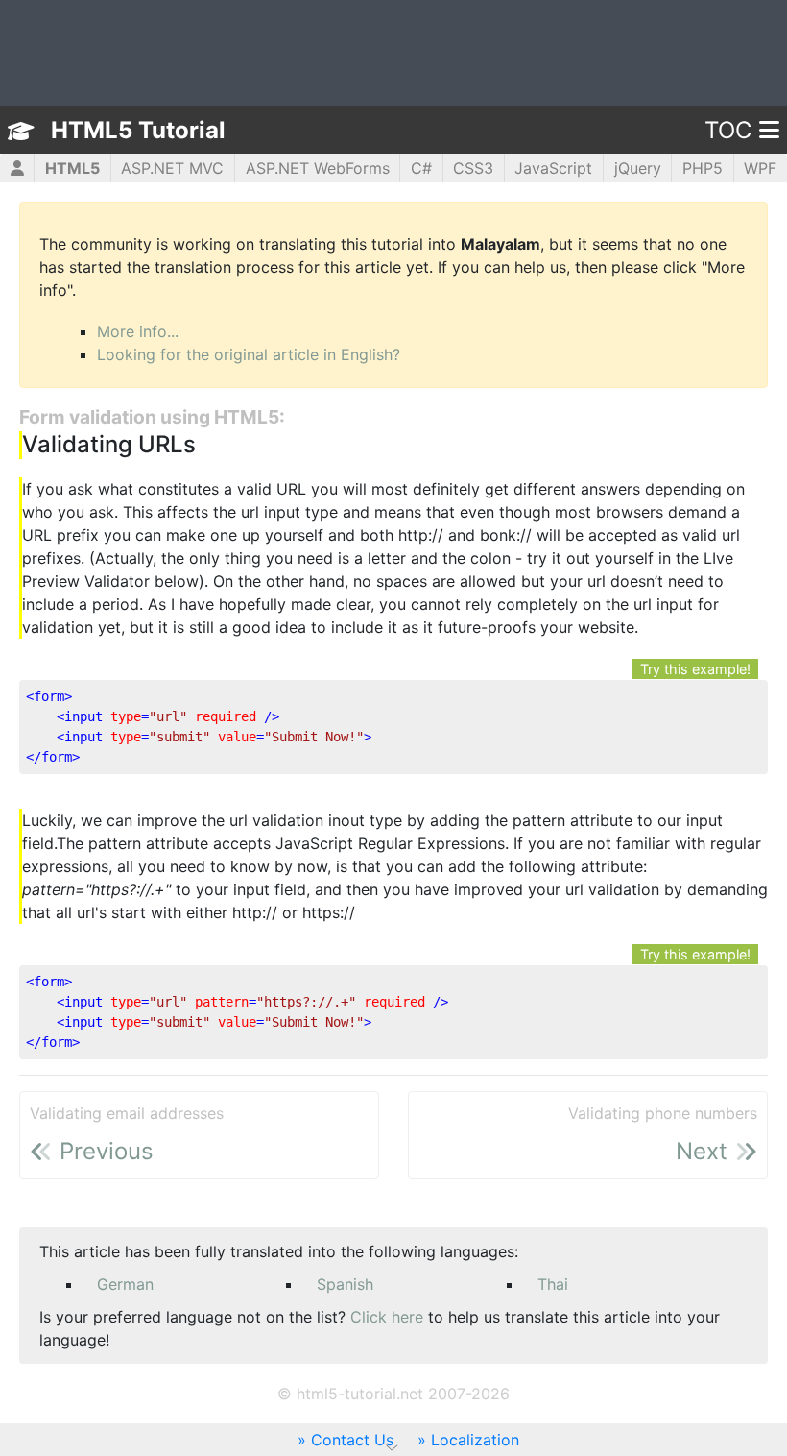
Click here (386, 1316)
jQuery (637, 168)
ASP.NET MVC (172, 168)
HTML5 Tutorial (138, 130)
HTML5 (72, 168)
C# (421, 168)
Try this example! (695, 669)
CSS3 (473, 168)
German (125, 1284)
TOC (727, 130)
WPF (760, 168)
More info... (138, 331)
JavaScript (553, 168)
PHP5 (702, 168)
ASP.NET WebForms (318, 168)
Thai (552, 1284)
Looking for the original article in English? (248, 354)
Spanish (345, 1284)
